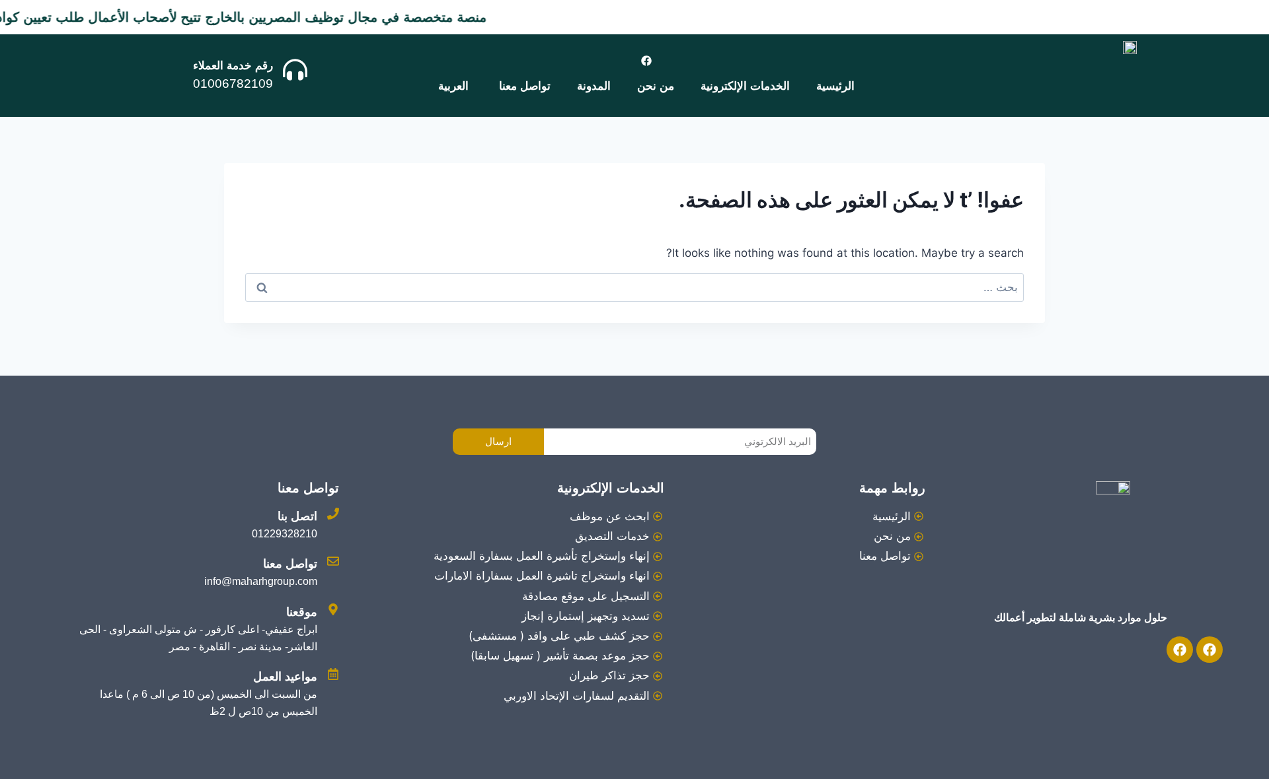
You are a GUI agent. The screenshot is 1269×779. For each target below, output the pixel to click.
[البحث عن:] (634, 287)
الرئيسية (835, 86)
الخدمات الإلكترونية (745, 86)
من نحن (655, 86)
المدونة (594, 86)
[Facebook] (646, 60)
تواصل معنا (525, 86)
